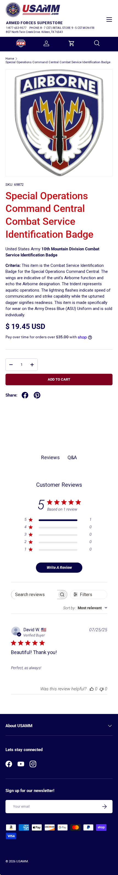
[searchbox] (34, 594)
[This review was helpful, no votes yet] (92, 688)
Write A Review (59, 567)
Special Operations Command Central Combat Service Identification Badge (57, 62)
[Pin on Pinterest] (37, 395)
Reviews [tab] (50, 457)
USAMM (22, 861)
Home (9, 58)
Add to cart (59, 379)
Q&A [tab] (72, 457)
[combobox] (85, 608)
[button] (72, 43)
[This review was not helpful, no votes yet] (101, 688)
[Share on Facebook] (25, 395)
